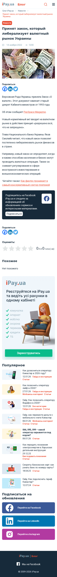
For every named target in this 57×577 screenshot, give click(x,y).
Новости (7, 23)
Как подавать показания (34, 456)
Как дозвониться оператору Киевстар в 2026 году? (37, 372)
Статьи (26, 379)
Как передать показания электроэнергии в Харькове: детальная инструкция (37, 447)
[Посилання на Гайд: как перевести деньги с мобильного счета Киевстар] (11, 419)
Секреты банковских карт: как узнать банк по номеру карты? (38, 466)
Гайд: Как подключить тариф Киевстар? (37, 480)
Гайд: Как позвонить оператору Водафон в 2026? (39, 401)
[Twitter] (15, 88)
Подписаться (14, 213)
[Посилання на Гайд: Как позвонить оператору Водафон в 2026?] (11, 404)
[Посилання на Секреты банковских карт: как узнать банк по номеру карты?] (11, 469)
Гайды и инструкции (42, 377)
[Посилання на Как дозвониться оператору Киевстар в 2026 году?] (11, 374)
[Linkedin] (10, 88)
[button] (45, 4)
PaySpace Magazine (35, 112)
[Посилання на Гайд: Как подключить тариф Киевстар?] (11, 483)
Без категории (39, 406)
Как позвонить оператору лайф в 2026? (36, 386)
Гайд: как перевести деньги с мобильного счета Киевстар (38, 416)
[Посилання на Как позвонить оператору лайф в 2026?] (11, 389)
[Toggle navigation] (53, 4)
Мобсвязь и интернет (33, 394)
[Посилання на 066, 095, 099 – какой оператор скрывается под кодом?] (11, 433)
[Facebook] (4, 88)
